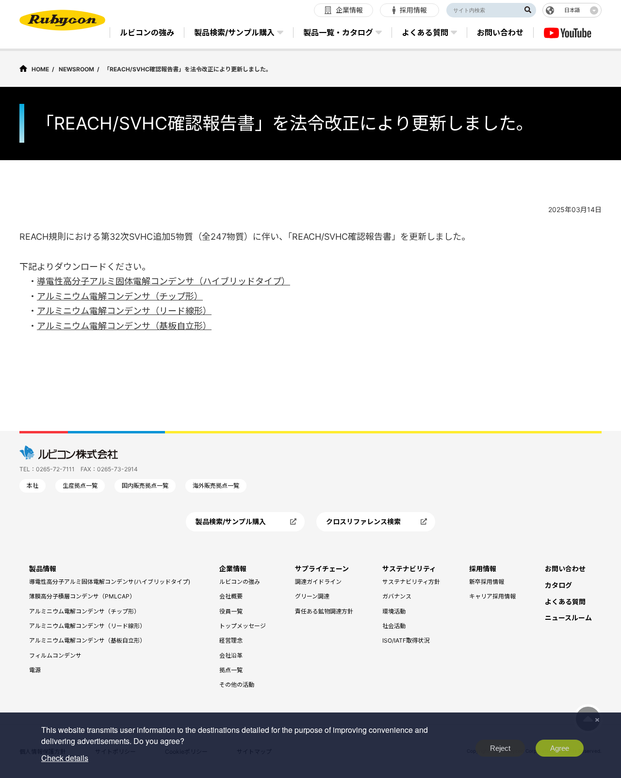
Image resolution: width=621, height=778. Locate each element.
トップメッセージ (242, 625)
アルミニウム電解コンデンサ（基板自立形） (124, 326)
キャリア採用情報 (492, 596)
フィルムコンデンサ (55, 655)
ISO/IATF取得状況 (405, 640)
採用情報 (482, 568)
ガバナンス (396, 596)
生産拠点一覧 (80, 485)
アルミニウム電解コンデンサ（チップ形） (120, 296)
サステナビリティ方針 (411, 581)
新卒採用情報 (486, 581)
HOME (40, 69)
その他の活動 (236, 684)
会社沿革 (231, 655)
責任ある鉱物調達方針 (324, 611)
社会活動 (394, 625)
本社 (32, 485)
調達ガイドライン (318, 581)
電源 (35, 670)
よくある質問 (565, 601)
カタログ (558, 585)
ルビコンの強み (239, 581)
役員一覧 (231, 611)
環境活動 (394, 611)
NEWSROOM (76, 69)
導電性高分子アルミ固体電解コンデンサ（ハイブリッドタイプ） (163, 281)
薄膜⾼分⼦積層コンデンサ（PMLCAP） (82, 596)
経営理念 (231, 640)
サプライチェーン (322, 568)
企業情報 (232, 568)
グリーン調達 (312, 596)
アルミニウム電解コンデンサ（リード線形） (124, 311)
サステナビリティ (409, 568)
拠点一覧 (231, 670)
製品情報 (42, 568)
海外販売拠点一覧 (216, 485)
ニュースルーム (568, 617)
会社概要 (231, 596)
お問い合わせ (565, 568)
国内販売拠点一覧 (145, 485)
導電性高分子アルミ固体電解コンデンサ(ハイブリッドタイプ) (109, 581)
